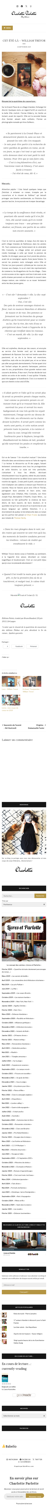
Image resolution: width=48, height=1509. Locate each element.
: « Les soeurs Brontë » (16, 993)
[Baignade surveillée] (5, 1382)
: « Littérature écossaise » (17, 1027)
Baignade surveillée (9, 1387)
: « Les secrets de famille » (15, 976)
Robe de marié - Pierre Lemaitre (25, 1314)
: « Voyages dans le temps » (17, 1137)
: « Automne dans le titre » (18, 1120)
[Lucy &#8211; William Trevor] (11, 681)
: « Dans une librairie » (16, 1129)
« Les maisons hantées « (16, 997)
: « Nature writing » (13, 1040)
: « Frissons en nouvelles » (16, 1074)
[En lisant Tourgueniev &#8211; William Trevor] (32, 681)
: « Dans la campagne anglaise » (17, 1095)
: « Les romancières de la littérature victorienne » (23, 980)
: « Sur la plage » (12, 1061)
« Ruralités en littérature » (18, 1018)
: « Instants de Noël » (15, 1031)
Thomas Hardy (20, 518)
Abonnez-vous (35, 1496)
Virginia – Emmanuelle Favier (36, 726)
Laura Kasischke (9, 1389)
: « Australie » (11, 1116)
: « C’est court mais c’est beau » (18, 1175)
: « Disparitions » (12, 1099)
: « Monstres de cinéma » (16, 1162)
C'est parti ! (24, 1292)
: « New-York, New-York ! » (18, 1002)
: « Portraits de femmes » (14, 1188)
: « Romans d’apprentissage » (17, 1171)
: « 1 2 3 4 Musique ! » (14, 1145)
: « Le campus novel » (16, 1069)
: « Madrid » (10, 1052)
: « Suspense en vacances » (15, 1065)
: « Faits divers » (11, 1184)
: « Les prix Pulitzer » (13, 985)
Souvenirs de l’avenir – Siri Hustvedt (12, 726)
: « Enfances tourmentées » (16, 1213)
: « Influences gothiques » (16, 1023)
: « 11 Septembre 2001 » (17, 1158)
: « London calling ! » (13, 1103)
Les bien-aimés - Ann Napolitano (25, 1327)
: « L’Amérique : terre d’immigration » (18, 1192)
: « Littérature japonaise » (15, 1179)
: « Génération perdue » (14, 1048)
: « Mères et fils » (13, 1201)
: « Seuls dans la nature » (17, 1205)
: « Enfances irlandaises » (15, 1014)
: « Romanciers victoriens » (17, 1124)
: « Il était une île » (13, 1112)
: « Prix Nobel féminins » (15, 1133)
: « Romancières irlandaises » (16, 1044)
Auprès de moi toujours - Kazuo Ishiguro (28, 1334)
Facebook (24, 1428)
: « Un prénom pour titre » (16, 1086)
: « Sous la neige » (14, 1082)
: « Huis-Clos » (12, 1010)
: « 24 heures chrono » (15, 1035)
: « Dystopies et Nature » (17, 1167)
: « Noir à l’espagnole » (16, 1196)
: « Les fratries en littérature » (16, 1141)
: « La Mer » (10, 989)
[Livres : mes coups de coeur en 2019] (11, 700)
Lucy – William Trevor (10, 689)
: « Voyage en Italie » (13, 1154)
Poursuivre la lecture (24, 1503)
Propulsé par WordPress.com (24, 1466)
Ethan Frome (31, 515)
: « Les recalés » (12, 1209)
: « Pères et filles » (13, 1090)
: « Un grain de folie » (15, 1078)
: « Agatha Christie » (14, 1006)
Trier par (5, 901)
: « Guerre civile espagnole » (15, 1107)
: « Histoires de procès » (14, 1150)
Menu (8, 28)
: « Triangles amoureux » (14, 1057)
